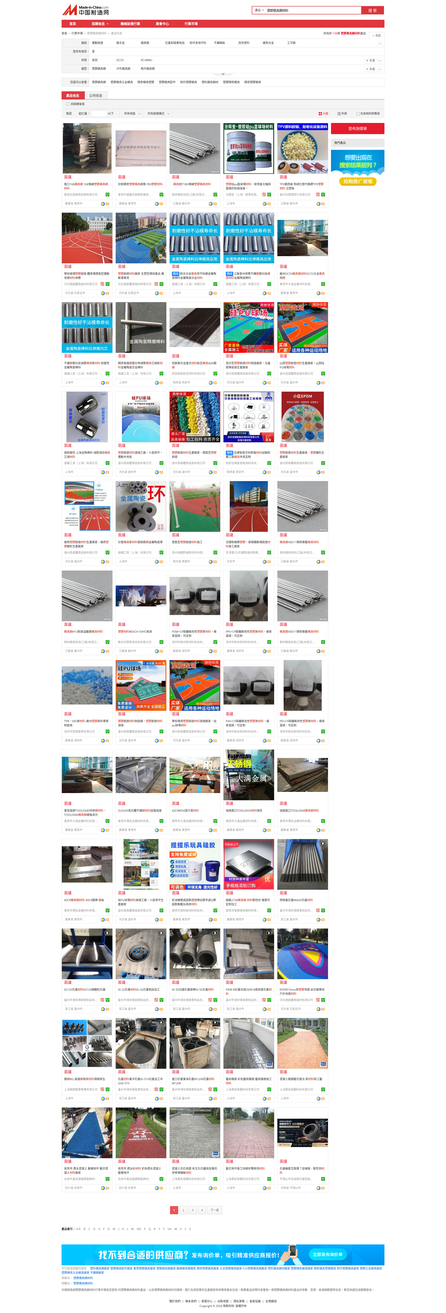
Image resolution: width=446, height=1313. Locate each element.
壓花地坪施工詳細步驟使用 (245, 1169)
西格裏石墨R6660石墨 (296, 900)
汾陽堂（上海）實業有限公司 (243, 195)
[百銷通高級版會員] (264, 194)
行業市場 (191, 23)
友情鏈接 (271, 1301)
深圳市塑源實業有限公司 (79, 732)
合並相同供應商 (370, 114)
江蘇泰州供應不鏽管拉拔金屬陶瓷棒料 (248, 276)
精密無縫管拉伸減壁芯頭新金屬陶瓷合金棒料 (140, 365)
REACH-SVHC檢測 (135, 632)
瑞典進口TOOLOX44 (299, 811)
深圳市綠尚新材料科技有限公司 (189, 642)
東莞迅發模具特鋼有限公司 (81, 195)
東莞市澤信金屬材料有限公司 (135, 821)
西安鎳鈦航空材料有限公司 (188, 374)
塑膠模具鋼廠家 (166, 1268)
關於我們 (174, 1301)
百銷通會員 (78, 104)
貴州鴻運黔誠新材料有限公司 (189, 553)
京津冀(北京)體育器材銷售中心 (243, 553)
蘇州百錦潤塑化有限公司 (295, 195)
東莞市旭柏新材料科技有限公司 (189, 911)
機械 (175, 274)
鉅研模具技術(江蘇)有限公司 (189, 195)
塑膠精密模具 (231, 82)
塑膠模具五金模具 (122, 82)
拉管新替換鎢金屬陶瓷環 (140, 542)
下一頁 (214, 1210)
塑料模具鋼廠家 (100, 1268)
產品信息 (72, 95)
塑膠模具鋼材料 (83, 1278)
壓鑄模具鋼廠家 (186, 1268)
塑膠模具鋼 (99, 82)
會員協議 (255, 1301)
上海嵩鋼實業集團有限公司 (81, 1089)
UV (169, 1229)
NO (139, 1229)
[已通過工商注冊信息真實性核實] (107, 194)
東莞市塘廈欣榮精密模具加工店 (135, 195)
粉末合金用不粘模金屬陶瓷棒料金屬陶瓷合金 (194, 276)
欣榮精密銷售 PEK (140, 184)
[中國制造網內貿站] (86, 9)
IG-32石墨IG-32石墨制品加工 (139, 990)
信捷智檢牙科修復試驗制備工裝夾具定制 (248, 455)
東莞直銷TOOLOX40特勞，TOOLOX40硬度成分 (85, 813)
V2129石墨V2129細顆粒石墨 (84, 990)
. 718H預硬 (191, 184)
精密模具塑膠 (146, 82)
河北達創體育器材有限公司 (81, 284)
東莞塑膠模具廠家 (144, 1268)
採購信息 (98, 23)
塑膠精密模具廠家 (302, 1268)
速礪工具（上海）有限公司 (188, 284)
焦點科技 (228, 1306)
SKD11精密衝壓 (299, 542)
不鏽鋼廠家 (97, 1273)
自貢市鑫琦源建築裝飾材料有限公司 (81, 1179)
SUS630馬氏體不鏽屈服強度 (140, 811)
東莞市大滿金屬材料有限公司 (297, 284)
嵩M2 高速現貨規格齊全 (84, 1079)
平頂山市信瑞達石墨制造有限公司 (297, 1179)
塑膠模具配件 (167, 82)
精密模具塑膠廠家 (325, 1268)
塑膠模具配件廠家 (121, 1268)
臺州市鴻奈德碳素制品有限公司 (297, 911)
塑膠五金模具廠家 (371, 1268)
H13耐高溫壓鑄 (83, 632)
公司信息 (95, 95)
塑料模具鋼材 (210, 82)
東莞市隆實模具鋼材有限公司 (243, 911)
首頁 (72, 23)
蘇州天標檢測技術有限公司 (134, 642)
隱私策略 (239, 1301)
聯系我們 (191, 1301)
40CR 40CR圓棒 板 (84, 900)
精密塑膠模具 (252, 82)
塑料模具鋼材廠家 (279, 1268)
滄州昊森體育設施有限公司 (242, 374)
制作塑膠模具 (188, 82)
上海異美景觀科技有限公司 (242, 1089)
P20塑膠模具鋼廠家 (255, 1268)
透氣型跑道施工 (187, 542)
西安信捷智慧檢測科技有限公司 (243, 463)
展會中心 (162, 23)
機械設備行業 (130, 23)
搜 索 (372, 10)
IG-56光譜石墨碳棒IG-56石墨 (193, 990)
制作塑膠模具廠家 (348, 1268)
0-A (78, 1229)
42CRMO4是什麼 (185, 811)
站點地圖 (223, 1301)
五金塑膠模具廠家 (231, 1268)
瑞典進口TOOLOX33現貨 (244, 811)
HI (114, 1229)
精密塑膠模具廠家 (208, 1268)
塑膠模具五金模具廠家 (75, 1273)
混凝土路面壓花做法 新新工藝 (301, 1079)
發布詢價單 (357, 128)
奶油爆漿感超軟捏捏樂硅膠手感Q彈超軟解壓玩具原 (194, 902)
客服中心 (207, 1301)
